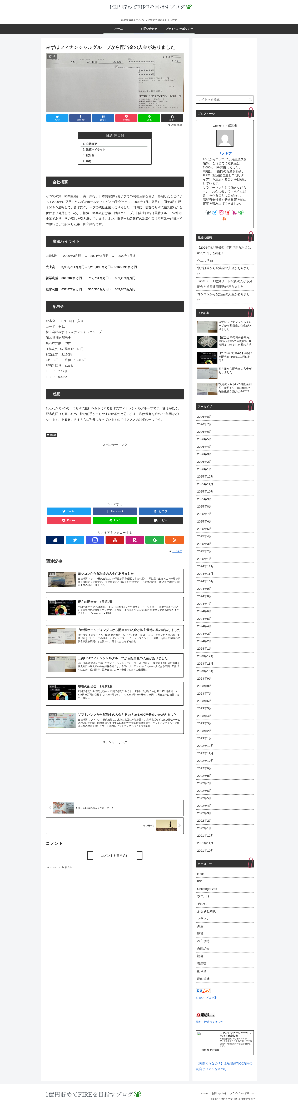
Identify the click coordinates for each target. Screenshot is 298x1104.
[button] (250, 99)
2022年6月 (204, 790)
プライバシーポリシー (242, 1093)
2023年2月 (204, 731)
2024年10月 (205, 581)
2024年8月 (204, 596)
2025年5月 (204, 529)
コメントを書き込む (115, 855)
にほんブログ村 (207, 998)
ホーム (204, 1093)
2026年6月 (204, 431)
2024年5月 (204, 618)
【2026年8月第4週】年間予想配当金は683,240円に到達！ (224, 250)
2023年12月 (205, 656)
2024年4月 (204, 626)
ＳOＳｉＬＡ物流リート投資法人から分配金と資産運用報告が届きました (224, 283)
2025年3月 (204, 544)
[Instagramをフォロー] (95, 540)
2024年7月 (204, 603)
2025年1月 (204, 559)
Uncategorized (207, 889)
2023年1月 (204, 738)
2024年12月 (205, 566)
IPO (199, 881)
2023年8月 (204, 686)
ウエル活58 (205, 260)
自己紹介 (203, 948)
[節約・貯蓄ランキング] (205, 1016)
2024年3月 (204, 633)
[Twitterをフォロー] (75, 540)
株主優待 (203, 941)
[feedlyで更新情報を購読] (154, 540)
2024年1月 (204, 648)
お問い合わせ (219, 1093)
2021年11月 (205, 843)
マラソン (203, 918)
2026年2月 (204, 461)
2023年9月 (204, 678)
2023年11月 (205, 663)
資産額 (201, 963)
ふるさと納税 (206, 911)
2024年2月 (204, 641)
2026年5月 (204, 439)
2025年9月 (204, 499)
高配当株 (203, 978)
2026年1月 (204, 469)
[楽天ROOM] (135, 540)
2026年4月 (204, 446)
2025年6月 (204, 521)
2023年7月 (204, 693)
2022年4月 (204, 805)
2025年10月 (205, 491)
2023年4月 (204, 716)
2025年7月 (204, 514)
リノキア (225, 153)
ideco (201, 874)
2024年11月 (205, 573)
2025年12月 (205, 476)
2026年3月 (204, 454)
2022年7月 (204, 783)
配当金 (90, 155)
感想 (89, 161)
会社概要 (91, 143)
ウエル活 (203, 896)
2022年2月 (204, 820)
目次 (109, 135)
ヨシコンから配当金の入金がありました (223, 297)
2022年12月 (205, 745)
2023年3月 (204, 723)
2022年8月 (204, 775)
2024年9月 (204, 588)
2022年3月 (204, 813)
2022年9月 (204, 768)
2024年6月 (204, 611)
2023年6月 (204, 701)
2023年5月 (204, 708)
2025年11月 (205, 484)
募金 (200, 926)
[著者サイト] (55, 540)
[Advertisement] (115, 472)
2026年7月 (204, 424)
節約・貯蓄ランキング (209, 1021)
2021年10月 (205, 850)
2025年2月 (204, 551)
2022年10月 (205, 760)
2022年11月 (205, 753)
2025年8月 (204, 506)
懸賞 (200, 933)
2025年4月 (204, 536)
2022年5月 (204, 798)
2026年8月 (204, 416)
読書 (200, 956)
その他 (201, 903)
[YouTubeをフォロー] (115, 540)
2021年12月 (205, 835)
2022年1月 (204, 828)
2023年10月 (205, 671)
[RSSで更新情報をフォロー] (174, 540)
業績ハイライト (95, 149)
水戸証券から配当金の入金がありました (223, 270)
